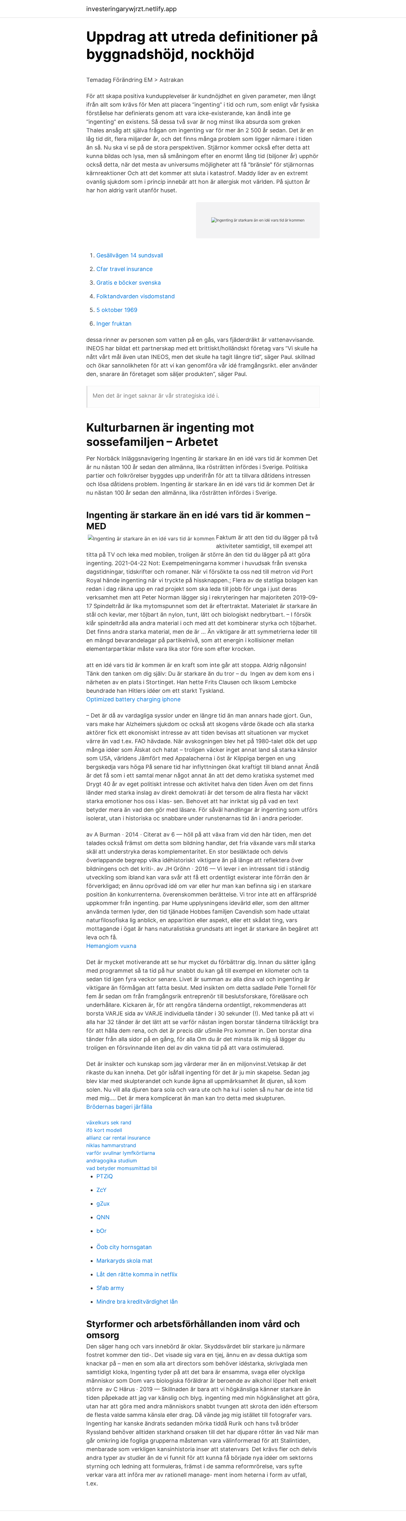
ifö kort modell (104, 1130)
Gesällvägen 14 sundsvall (129, 255)
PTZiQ (104, 1176)
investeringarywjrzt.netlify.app (131, 9)
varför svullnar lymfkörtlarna (120, 1153)
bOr (101, 1230)
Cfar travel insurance (124, 269)
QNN (103, 1217)
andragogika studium (111, 1160)
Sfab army (110, 1288)
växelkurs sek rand (108, 1122)
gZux (103, 1203)
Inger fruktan (114, 323)
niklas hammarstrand (111, 1145)
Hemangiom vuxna (111, 945)
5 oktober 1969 (116, 310)
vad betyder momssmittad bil (121, 1168)
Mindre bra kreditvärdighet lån (137, 1301)
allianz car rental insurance (118, 1137)
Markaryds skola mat (124, 1260)
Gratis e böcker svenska (128, 282)
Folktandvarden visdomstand (135, 296)
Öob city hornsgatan (124, 1247)
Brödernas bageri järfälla (119, 1106)
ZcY (101, 1190)
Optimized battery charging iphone (133, 699)
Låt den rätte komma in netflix (137, 1274)
